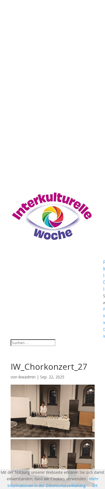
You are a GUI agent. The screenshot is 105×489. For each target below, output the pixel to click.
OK (95, 485)
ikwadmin (27, 377)
